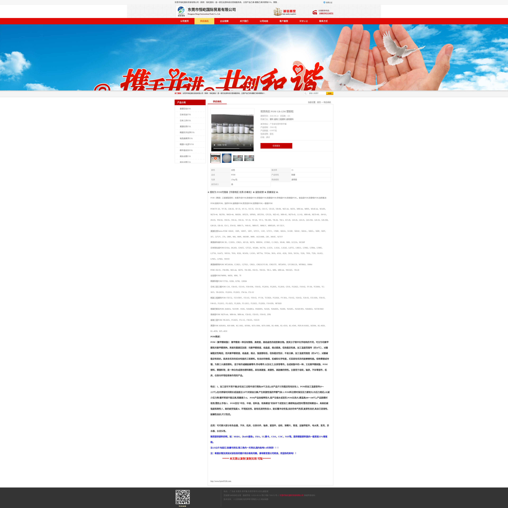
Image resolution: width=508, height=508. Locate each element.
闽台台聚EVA (185, 162)
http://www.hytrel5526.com (220, 481)
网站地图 (264, 499)
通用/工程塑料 (280, 119)
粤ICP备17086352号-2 (270, 495)
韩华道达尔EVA (186, 150)
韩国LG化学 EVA (187, 144)
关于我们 (244, 21)
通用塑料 (290, 119)
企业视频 (224, 21)
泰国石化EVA (185, 109)
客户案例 (284, 21)
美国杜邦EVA (185, 127)
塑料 (271, 119)
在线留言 (276, 146)
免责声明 (247, 499)
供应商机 (204, 21)
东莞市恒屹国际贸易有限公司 (291, 495)
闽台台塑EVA (185, 156)
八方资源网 (238, 499)
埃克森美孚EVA (186, 138)
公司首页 (184, 21)
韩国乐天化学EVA (187, 132)
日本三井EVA (185, 121)
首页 (319, 102)
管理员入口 (255, 499)
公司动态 (264, 21)
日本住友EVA (185, 115)
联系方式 (323, 21)
